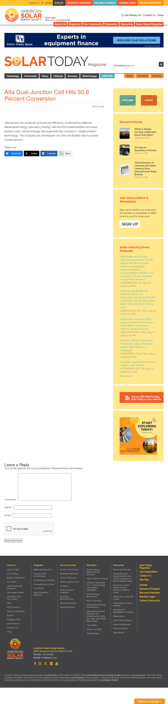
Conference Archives (44, 580)
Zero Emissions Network (41, 593)
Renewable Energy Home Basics (96, 606)
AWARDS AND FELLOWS (14, 597)
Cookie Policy (50, 675)
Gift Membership (68, 603)
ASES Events (13, 607)
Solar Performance (122, 620)
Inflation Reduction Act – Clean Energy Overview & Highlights (95, 586)
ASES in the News (16, 611)
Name (8, 507)
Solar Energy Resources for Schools (93, 572)
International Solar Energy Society (104, 675)
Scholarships (92, 633)
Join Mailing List (132, 15)
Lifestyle (58, 76)
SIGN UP (130, 224)
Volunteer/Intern (15, 592)
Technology (13, 76)
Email (8, 515)
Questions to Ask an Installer (123, 604)
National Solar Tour (43, 569)
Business (72, 76)
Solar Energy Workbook (92, 595)
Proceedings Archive (43, 584)
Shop (9, 632)
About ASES (13, 569)
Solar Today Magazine (149, 24)
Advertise (142, 76)
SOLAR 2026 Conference (39, 574)
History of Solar (94, 629)
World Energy (89, 76)
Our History (12, 573)
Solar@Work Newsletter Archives (123, 610)
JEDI (9, 603)
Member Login (127, 3)
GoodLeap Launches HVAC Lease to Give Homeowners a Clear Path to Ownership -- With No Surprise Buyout (137, 324)
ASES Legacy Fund (69, 582)
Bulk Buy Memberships (67, 597)
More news (126, 376)
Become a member (105, 3)
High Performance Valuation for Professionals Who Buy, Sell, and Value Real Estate (96, 616)
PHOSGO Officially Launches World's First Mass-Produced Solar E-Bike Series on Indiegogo (136, 345)
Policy (45, 76)
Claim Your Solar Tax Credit (123, 597)
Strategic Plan (14, 619)
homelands (78, 677)
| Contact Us (149, 15)
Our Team (12, 582)
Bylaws (10, 615)
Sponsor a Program (79, 3)
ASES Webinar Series (97, 578)
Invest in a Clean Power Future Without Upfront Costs (121, 589)
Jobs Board (118, 632)
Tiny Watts (38, 588)
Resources (127, 24)
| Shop (160, 15)
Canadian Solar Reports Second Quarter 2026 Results (138, 364)
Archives (157, 76)
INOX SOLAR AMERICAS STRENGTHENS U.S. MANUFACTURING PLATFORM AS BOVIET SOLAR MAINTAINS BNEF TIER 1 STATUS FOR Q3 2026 (138, 299)
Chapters (64, 586)
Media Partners (67, 607)
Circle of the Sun (68, 578)
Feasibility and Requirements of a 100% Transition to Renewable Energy (122, 577)
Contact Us (12, 627)
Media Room (119, 616)
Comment (10, 499)
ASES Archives (120, 628)
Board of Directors (16, 578)
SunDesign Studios (109, 680)
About (129, 76)
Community (30, 76)
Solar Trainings (93, 600)
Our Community (93, 24)
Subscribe (107, 76)
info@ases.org (49, 657)
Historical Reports (122, 624)
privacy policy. (139, 675)
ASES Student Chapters (67, 591)
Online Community (150, 3)
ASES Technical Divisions (14, 587)
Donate (149, 100)
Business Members (69, 573)
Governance (13, 623)
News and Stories (121, 569)
